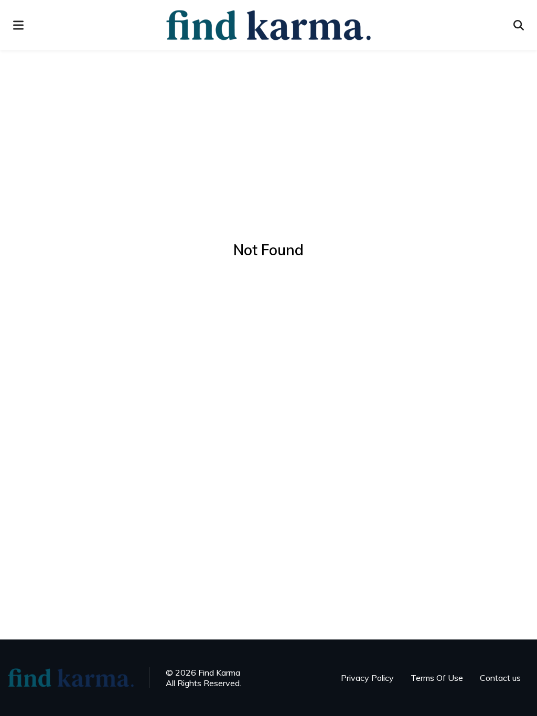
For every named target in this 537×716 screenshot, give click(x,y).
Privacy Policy (367, 677)
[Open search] (518, 25)
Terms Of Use (437, 677)
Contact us (500, 677)
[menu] (18, 25)
